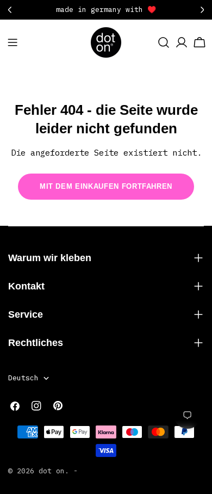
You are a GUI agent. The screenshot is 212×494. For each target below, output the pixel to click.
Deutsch (23, 377)
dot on (52, 471)
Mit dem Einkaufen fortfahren (106, 186)
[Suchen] (163, 42)
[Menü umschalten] (12, 42)
